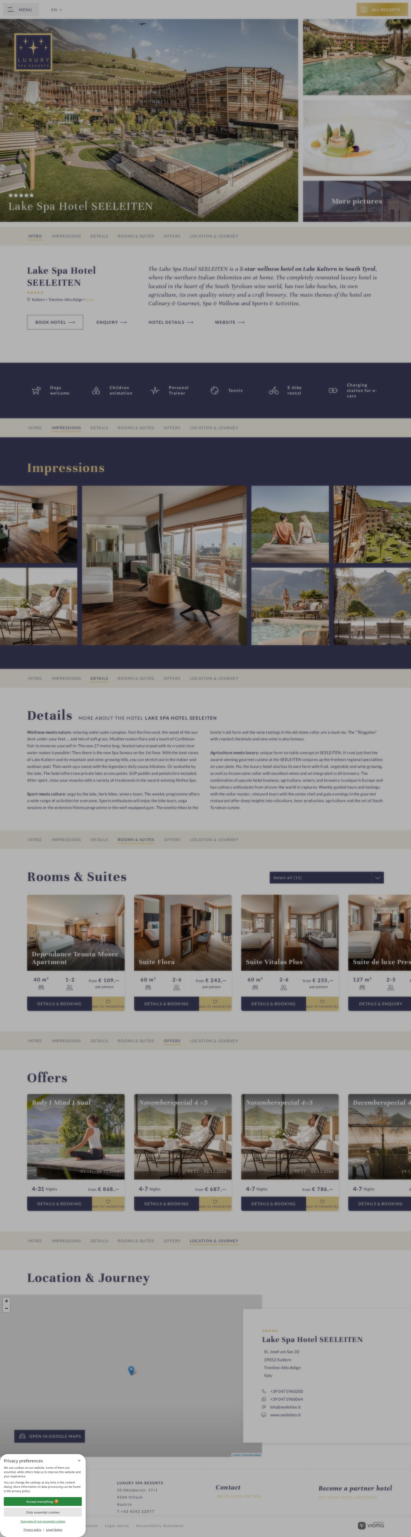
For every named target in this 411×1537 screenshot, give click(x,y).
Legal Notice (54, 1530)
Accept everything (39, 1502)
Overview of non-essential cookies (42, 1521)
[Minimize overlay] (79, 1460)
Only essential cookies (43, 1512)
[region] (43, 1479)
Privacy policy (32, 1530)
